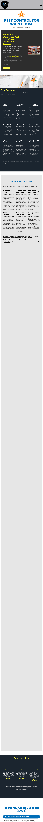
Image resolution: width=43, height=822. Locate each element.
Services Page (34, 163)
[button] (41, 5)
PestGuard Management (14, 56)
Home (14, 27)
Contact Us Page (35, 241)
